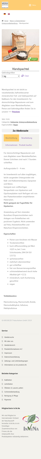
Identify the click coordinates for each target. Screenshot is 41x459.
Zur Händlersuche (20, 130)
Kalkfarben (8, 380)
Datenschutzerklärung (12, 357)
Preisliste (16, 111)
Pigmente (7, 400)
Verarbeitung (26, 138)
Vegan (15, 125)
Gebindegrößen (8, 72)
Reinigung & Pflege (11, 396)
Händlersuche (9, 337)
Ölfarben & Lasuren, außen (13, 388)
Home (6, 21)
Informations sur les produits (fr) (15, 365)
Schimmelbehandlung (11, 392)
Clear (27, 76)
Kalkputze (14, 122)
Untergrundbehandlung (10, 23)
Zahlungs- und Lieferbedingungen (16, 361)
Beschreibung (11, 138)
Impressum (8, 353)
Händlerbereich (9, 345)
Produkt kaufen (25, 145)
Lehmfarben (8, 384)
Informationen (11, 145)
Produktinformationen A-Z (13, 349)
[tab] (11, 137)
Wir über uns (8, 341)
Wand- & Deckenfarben (17, 21)
